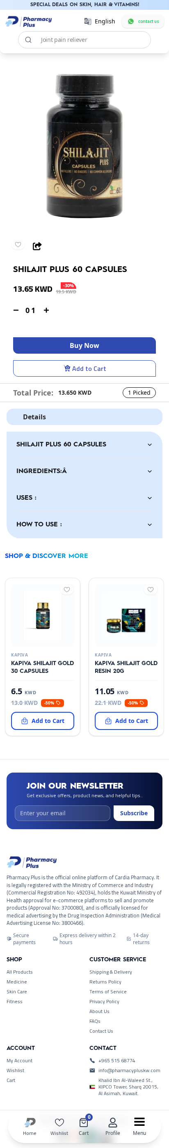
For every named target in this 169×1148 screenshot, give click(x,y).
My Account (19, 1060)
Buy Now (84, 345)
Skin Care (17, 991)
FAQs (94, 1021)
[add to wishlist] (18, 244)
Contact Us (101, 1031)
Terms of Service (108, 991)
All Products (20, 972)
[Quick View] (41, 640)
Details (34, 416)
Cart (11, 1080)
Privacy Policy (104, 1001)
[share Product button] (37, 246)
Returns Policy (105, 982)
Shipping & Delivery (110, 972)
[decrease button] (16, 310)
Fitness (15, 1001)
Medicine (17, 982)
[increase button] (46, 310)
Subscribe (134, 813)
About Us (99, 1011)
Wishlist (15, 1070)
